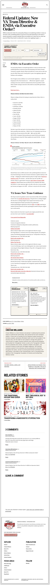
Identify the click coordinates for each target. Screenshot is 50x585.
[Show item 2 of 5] (37, 314)
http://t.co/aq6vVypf (10, 454)
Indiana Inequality (15, 228)
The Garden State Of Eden (17, 257)
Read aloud (7, 50)
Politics (22, 321)
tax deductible (30, 213)
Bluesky (27, 563)
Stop (19, 50)
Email (4, 64)
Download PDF (42, 53)
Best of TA (5, 14)
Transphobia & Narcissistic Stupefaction (22, 418)
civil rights (9, 323)
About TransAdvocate (30, 544)
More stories (14, 282)
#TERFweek (6, 565)
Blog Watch (6, 574)
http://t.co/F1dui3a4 (10, 467)
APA (33, 204)
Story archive (29, 548)
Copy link (4, 66)
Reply (6, 444)
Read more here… (15, 90)
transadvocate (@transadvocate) (11, 461)
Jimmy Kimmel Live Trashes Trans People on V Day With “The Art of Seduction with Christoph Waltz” (37, 366)
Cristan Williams (7, 40)
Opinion (5, 544)
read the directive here (24, 198)
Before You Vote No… (16, 242)
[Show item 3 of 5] (38, 314)
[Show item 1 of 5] (36, 314)
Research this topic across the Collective (21, 271)
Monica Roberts (7, 553)
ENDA (13, 323)
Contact (27, 546)
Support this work (29, 550)
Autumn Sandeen (7, 557)
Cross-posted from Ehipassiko (18, 217)
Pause (14, 50)
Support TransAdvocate (10, 534)
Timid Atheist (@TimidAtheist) (11, 449)
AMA (38, 204)
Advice (5, 567)
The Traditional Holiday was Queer (12, 396)
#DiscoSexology (7, 563)
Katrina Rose (6, 555)
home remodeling (8, 434)
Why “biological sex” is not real (35, 396)
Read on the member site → (17, 238)
